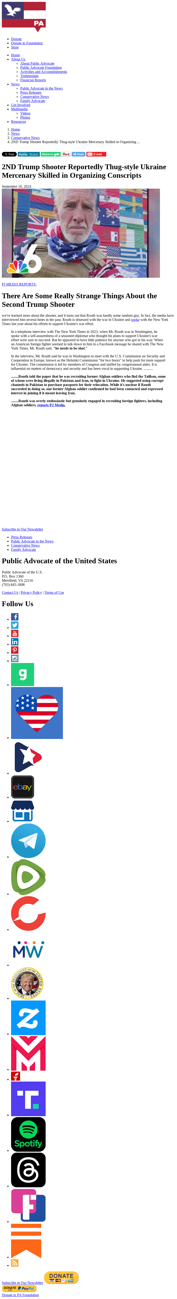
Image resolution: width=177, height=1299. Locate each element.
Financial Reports (33, 80)
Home (15, 55)
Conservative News (34, 97)
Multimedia (19, 109)
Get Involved (20, 105)
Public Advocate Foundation (41, 67)
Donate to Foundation (27, 43)
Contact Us (10, 592)
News (15, 84)
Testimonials (29, 76)
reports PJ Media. (51, 405)
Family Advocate (32, 101)
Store (15, 47)
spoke (135, 320)
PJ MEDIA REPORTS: (19, 284)
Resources (18, 122)
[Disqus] (88, 468)
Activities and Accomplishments (43, 72)
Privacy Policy (31, 592)
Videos (25, 113)
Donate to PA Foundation (20, 1295)
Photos (25, 117)
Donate (16, 39)
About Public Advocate (37, 63)
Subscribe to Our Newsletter (22, 529)
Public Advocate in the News (41, 88)
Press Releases (30, 92)
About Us (18, 59)
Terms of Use (54, 592)
